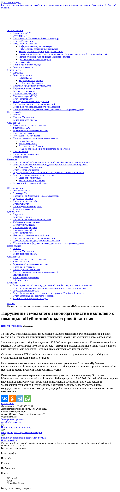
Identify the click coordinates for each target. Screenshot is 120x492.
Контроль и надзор (22, 75)
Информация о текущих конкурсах (36, 46)
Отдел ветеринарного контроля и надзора (33, 175)
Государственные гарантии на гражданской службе (44, 57)
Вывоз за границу (28, 143)
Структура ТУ (20, 35)
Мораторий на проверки (31, 80)
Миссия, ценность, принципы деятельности (41, 51)
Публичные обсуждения (31, 83)
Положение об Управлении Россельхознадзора (36, 38)
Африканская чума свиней (32, 180)
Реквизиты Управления (30, 167)
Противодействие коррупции (27, 64)
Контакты (12, 159)
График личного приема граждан (29, 125)
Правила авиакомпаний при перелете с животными (44, 149)
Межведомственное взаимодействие (31, 101)
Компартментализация (24, 91)
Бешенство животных (30, 178)
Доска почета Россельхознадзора (35, 59)
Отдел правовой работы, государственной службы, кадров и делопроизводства (52, 162)
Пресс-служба (14, 112)
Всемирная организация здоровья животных (23, 437)
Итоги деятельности (23, 99)
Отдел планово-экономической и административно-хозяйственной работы (50, 164)
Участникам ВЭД (21, 128)
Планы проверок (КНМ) (25, 96)
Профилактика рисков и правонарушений (34, 104)
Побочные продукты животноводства (32, 85)
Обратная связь (20, 156)
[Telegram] (19, 398)
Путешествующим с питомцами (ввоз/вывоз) (35, 138)
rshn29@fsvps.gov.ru (11, 422)
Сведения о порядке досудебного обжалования (36, 107)
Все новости (7, 403)
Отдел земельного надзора (26, 170)
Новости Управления (23, 117)
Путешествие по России (31, 146)
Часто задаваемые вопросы (26, 135)
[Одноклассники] (12, 398)
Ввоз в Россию (26, 141)
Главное (17, 114)
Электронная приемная (12, 419)
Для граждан (13, 122)
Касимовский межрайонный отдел (30, 183)
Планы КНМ (25, 78)
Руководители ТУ (22, 33)
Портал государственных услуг (16, 427)
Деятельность (13, 70)
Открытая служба (21, 62)
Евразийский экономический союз (30, 130)
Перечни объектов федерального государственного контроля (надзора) (48, 109)
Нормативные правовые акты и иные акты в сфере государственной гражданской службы (64, 54)
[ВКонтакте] (4, 398)
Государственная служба (25, 43)
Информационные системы (26, 88)
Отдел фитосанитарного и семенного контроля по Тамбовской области (48, 172)
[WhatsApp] (27, 398)
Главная (11, 303)
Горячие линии (20, 151)
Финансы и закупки (23, 67)
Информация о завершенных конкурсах (38, 49)
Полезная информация (24, 133)
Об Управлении (15, 30)
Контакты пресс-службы (25, 120)
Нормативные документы (26, 154)
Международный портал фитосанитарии (21, 432)
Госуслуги (18, 72)
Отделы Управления (23, 41)
